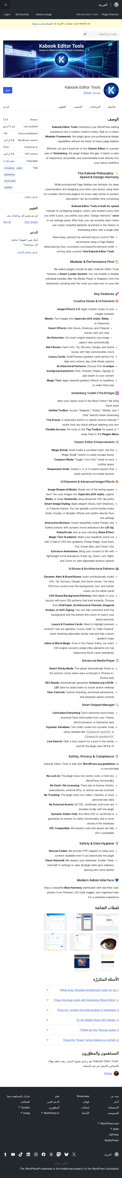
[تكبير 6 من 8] (62, 937)
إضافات (85, 1107)
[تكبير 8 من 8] (88, 957)
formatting (9, 168)
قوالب (86, 1101)
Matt (114, 1129)
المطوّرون (54, 1107)
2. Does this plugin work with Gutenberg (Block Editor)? (86, 1000)
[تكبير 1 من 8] (114, 917)
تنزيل (7, 90)
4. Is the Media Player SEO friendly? (97, 1020)
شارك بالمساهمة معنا (18, 1096)
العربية (107, 1154)
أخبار (116, 1101)
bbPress (114, 1134)
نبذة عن (115, 1096)
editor (19, 168)
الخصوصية (113, 1113)
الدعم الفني (53, 1101)
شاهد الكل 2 (9, 161)
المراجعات (94, 106)
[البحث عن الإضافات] (85, 34)
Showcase (83, 1096)
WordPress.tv (50, 1113)
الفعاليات (25, 1101)
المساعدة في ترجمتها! (42, 23)
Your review (31, 221)
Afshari (88, 92)
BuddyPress (112, 1140)
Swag (25, 1113)
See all (7, 221)
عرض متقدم (31, 196)
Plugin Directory (110, 14)
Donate (24, 1107)
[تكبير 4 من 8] (114, 937)
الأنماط (85, 1113)
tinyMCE (8, 187)
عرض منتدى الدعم (28, 251)
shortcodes (9, 181)
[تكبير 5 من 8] (88, 937)
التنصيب (77, 106)
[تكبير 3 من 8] (62, 917)
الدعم (6, 106)
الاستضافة (113, 1107)
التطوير (62, 106)
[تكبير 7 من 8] (114, 957)
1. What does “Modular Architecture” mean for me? (89, 990)
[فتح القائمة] (5, 5)
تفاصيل (111, 106)
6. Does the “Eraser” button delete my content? (91, 1040)
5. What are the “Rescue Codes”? (99, 1030)
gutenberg (9, 174)
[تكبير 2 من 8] (88, 917)
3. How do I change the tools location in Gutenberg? (88, 1010)
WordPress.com (108, 1123)
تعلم (57, 1096)
